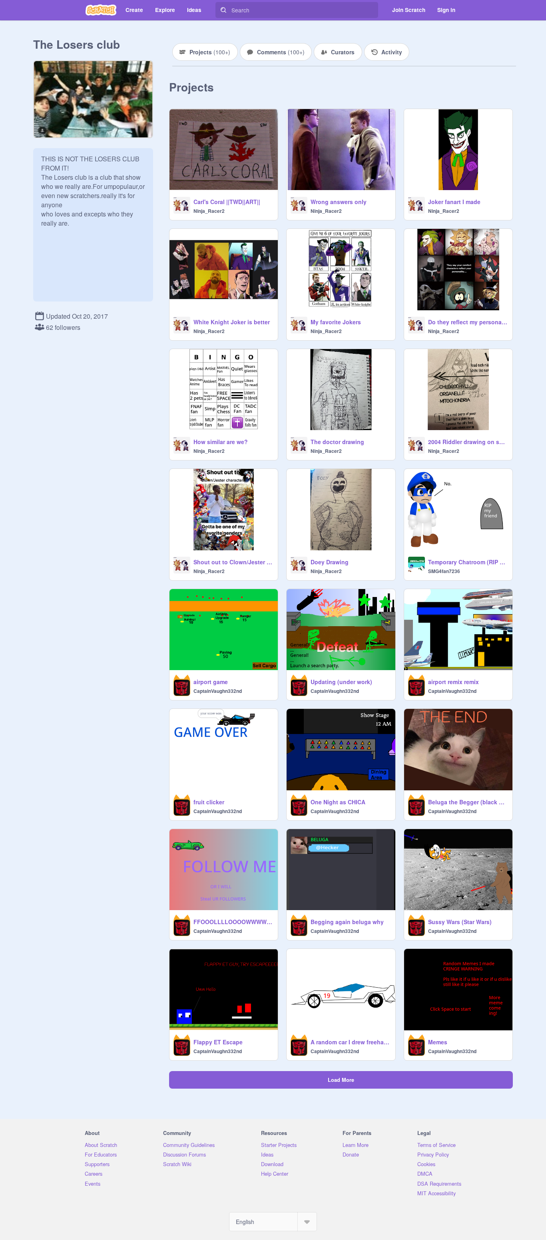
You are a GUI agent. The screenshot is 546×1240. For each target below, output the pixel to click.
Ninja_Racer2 (209, 210)
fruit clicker (208, 802)
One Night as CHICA (338, 802)
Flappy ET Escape (218, 1042)
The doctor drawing (337, 442)
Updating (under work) (341, 682)
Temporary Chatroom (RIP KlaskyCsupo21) (468, 562)
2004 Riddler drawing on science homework (468, 442)
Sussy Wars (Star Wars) (460, 922)
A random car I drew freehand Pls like (350, 1042)
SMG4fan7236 (444, 571)
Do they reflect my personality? (468, 322)
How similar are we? (220, 442)
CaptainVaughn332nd (217, 690)
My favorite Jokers (336, 322)
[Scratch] (101, 10)
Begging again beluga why (347, 922)
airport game (210, 682)
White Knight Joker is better (231, 322)
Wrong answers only (339, 202)
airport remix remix (453, 682)
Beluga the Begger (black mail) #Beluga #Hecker (468, 802)
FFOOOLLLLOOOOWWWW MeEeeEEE (233, 922)
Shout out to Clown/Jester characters (233, 562)
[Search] (223, 10)
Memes (437, 1042)
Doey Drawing (330, 562)
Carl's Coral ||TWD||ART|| (226, 202)
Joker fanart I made (454, 202)
